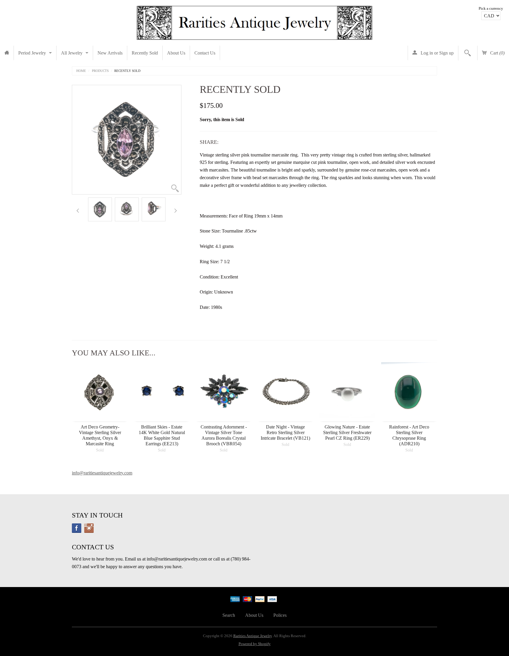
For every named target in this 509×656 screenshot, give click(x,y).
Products (100, 70)
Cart (497, 52)
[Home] (7, 53)
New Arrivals (110, 52)
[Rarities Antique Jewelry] (254, 21)
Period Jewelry (32, 52)
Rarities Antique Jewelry (252, 636)
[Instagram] (89, 528)
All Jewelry (71, 52)
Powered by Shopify (255, 644)
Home (81, 70)
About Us (176, 52)
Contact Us (204, 52)
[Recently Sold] (100, 209)
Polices (280, 615)
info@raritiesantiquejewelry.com (102, 472)
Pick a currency (491, 8)
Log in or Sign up (436, 52)
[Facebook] (76, 528)
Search (228, 615)
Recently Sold (145, 52)
